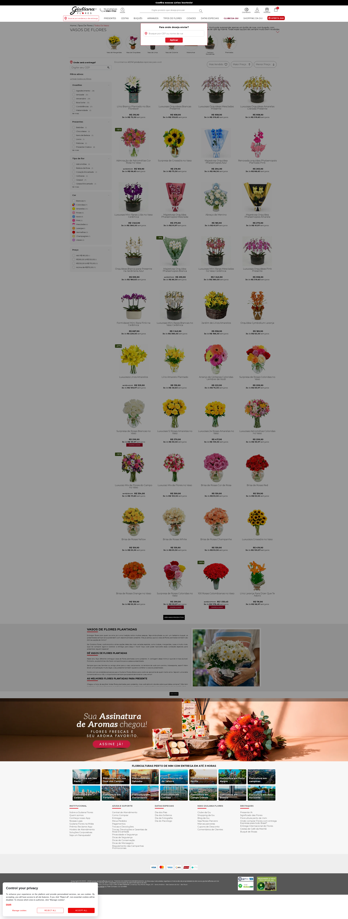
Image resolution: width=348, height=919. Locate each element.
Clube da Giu (231, 18)
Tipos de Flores (172, 18)
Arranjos (153, 18)
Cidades (191, 18)
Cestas (125, 18)
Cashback (246, 12)
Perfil (257, 12)
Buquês (138, 18)
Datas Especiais (210, 18)
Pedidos (267, 12)
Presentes (110, 18)
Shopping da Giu (252, 18)
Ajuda (122, 12)
